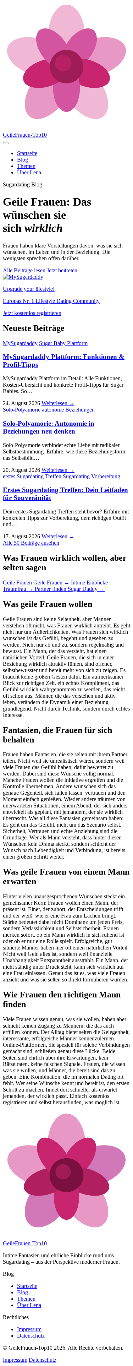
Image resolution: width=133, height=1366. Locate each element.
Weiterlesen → (57, 403)
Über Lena (29, 172)
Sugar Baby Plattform (63, 343)
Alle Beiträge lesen (24, 270)
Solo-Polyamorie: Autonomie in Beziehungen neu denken (48, 427)
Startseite (27, 153)
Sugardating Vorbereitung (91, 476)
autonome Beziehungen (68, 410)
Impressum (29, 1329)
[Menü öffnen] (6, 143)
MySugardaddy (20, 343)
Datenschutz (31, 1336)
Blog (22, 160)
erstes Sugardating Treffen (32, 476)
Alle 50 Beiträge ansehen (31, 543)
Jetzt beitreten (62, 270)
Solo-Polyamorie (21, 410)
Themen (26, 166)
